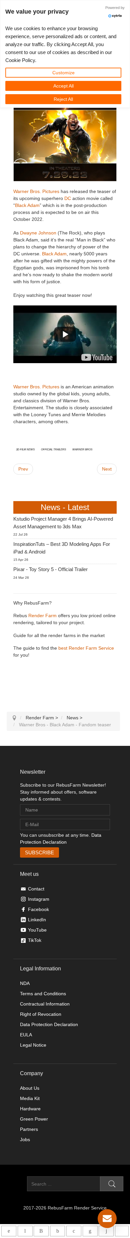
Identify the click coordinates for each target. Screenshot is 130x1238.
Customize (63, 72)
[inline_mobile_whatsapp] (8, 1231)
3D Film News (25, 449)
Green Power (34, 1119)
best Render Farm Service (86, 648)
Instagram (38, 899)
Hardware (30, 1108)
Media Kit (30, 1098)
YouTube (37, 930)
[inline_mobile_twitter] (73, 1231)
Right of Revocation (40, 1014)
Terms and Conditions (43, 993)
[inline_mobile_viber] (41, 1231)
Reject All (63, 99)
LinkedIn (37, 919)
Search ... (17, 1184)
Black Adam (27, 205)
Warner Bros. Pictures (36, 191)
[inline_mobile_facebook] (57, 1231)
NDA (25, 983)
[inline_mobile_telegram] (25, 1231)
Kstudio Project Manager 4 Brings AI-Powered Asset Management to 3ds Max (63, 522)
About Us (29, 1088)
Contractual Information (45, 1004)
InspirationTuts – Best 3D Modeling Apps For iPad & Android (61, 547)
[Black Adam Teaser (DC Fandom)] (97, 357)
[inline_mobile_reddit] (106, 1231)
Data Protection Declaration (49, 1024)
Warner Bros (82, 449)
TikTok (34, 940)
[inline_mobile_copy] (122, 1231)
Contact (36, 888)
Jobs (25, 1139)
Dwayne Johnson (38, 232)
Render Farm (42, 615)
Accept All (63, 86)
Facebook (38, 909)
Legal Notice (33, 1045)
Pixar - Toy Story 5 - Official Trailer (50, 569)
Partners (29, 1129)
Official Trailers (53, 449)
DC (67, 198)
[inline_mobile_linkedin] (90, 1231)
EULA (26, 1034)
